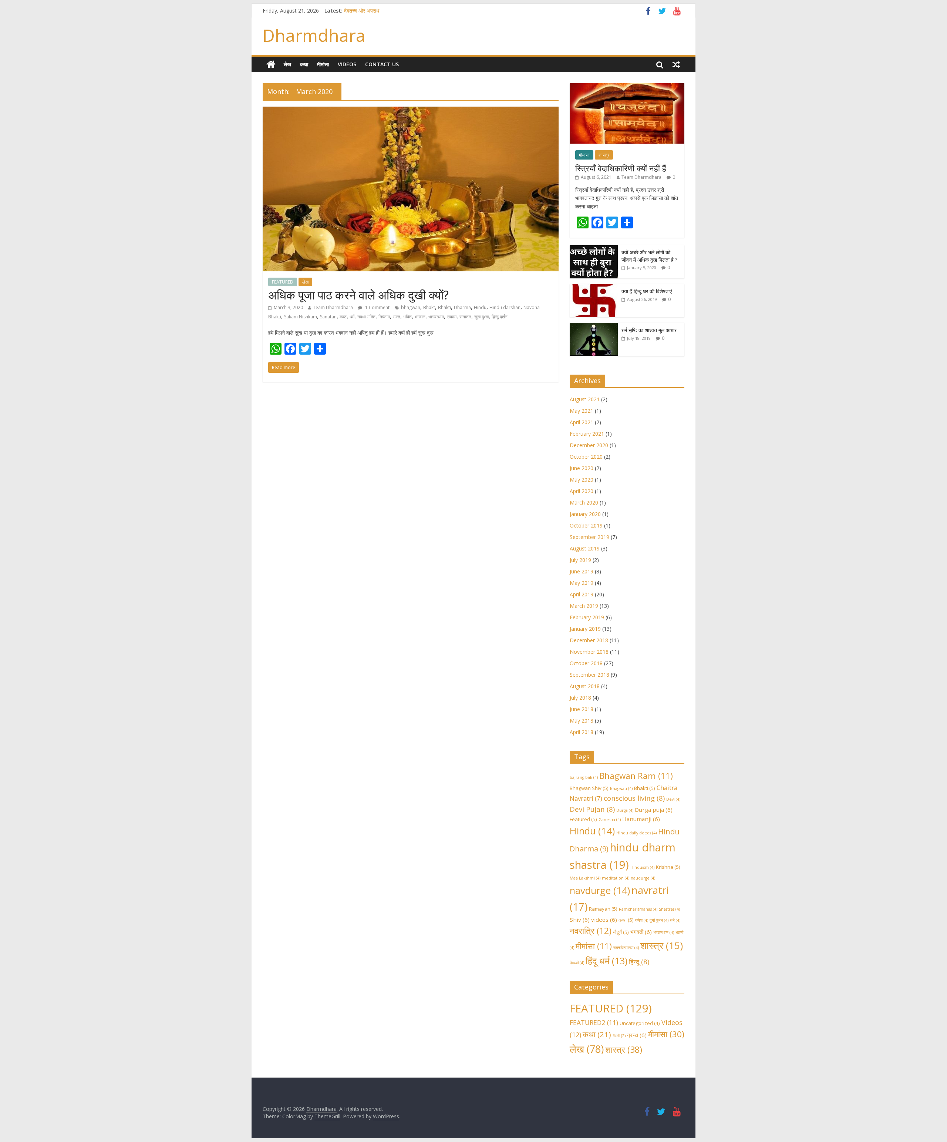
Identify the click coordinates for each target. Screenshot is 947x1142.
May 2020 (581, 479)
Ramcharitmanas (638, 909)
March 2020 (584, 502)
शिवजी (577, 962)
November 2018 (589, 651)
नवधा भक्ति (366, 317)
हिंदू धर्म (606, 961)
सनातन (465, 317)
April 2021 (581, 422)
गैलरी (619, 1035)
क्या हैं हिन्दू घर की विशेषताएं (646, 291)
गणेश (641, 920)
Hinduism (642, 867)
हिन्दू (639, 961)
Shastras (669, 909)
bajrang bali (584, 777)
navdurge (600, 890)
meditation (615, 878)
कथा (304, 64)
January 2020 (585, 514)
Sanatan (328, 317)
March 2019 (584, 605)
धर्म (352, 317)
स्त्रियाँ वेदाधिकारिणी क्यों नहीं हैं (620, 168)
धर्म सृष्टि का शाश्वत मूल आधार (649, 330)
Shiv (580, 919)
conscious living (634, 798)
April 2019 (581, 594)
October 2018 (586, 663)
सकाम (451, 317)
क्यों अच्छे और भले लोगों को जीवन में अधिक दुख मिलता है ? (649, 256)
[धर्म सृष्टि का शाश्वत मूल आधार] (594, 326)
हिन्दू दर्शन (500, 317)
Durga (624, 810)
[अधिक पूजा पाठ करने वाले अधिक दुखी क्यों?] (411, 111)
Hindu (480, 307)
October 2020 (586, 456)
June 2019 (581, 571)
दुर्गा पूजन (659, 920)
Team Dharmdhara (333, 307)
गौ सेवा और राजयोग (362, 10)
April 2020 (581, 491)
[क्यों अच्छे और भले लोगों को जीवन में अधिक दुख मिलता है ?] (594, 248)
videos (604, 919)
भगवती (641, 931)
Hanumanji (641, 819)
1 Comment (377, 307)
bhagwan (410, 307)
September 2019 (589, 536)
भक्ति (407, 317)
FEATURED (282, 282)
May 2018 (581, 720)
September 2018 (589, 674)
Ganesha (610, 819)
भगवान (420, 317)
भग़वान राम (663, 932)
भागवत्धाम (436, 317)
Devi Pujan (592, 809)
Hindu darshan (504, 307)
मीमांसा (323, 64)
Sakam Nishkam (300, 317)
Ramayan (603, 908)
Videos (347, 64)
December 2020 (589, 445)
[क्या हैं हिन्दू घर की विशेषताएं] (594, 287)
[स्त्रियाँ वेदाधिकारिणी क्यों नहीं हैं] (627, 87)
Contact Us (382, 64)
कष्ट (343, 317)
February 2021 (587, 433)
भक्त (396, 317)
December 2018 (589, 640)
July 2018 (580, 697)
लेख (287, 64)
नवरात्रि (590, 931)
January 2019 (585, 628)
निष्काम (384, 317)
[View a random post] (676, 64)
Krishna (668, 867)
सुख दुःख (481, 317)
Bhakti (444, 307)
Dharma (462, 307)
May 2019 (581, 582)
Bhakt (429, 307)
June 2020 (581, 468)
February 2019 (587, 617)
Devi (673, 799)
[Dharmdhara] (271, 64)
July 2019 (580, 559)
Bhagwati (621, 788)
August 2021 (585, 399)
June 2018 (581, 709)
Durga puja (654, 809)
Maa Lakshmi (585, 878)
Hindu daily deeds (636, 832)
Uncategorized (640, 1023)
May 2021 (581, 410)
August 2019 (585, 548)
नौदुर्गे (621, 932)
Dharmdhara (314, 35)
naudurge (643, 878)
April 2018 (581, 732)
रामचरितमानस (626, 947)
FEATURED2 (594, 1022)
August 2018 (585, 686)
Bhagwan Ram (636, 775)
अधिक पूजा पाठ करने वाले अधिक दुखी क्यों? (358, 295)
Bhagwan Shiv (589, 788)
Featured (583, 819)
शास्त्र (604, 155)
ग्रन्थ (637, 1035)
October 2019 (586, 525)
